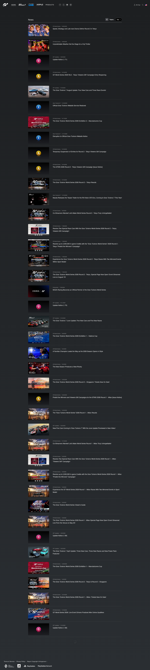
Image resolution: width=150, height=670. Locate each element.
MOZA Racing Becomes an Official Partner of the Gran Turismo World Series (79, 290)
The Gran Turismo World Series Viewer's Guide (69, 505)
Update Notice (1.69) (60, 535)
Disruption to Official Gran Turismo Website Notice (70, 136)
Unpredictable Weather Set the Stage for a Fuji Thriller (71, 44)
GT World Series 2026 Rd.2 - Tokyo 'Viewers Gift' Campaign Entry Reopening (79, 75)
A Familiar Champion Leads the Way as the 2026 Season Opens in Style (78, 351)
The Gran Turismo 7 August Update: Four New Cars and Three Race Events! (79, 90)
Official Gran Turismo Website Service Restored (69, 105)
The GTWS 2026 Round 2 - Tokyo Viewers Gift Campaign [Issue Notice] (78, 167)
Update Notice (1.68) (60, 628)
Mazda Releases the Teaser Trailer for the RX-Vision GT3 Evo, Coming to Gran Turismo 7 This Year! (87, 198)
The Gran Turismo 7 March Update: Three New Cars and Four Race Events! (79, 643)
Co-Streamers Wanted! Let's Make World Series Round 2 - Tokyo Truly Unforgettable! (82, 213)
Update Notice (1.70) (60, 305)
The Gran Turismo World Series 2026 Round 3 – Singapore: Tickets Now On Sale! (81, 382)
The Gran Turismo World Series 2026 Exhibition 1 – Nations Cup (75, 336)
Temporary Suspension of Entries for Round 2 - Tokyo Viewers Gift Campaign (79, 151)
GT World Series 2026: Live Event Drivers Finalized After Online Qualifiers (78, 612)
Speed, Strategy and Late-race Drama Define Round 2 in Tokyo (75, 28)
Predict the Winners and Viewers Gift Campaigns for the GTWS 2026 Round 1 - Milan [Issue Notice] (87, 397)
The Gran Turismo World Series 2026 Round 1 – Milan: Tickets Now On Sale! (79, 597)
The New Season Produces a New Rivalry (67, 366)
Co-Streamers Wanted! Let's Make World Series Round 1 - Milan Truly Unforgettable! (82, 443)
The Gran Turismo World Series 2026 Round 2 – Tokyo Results (74, 182)
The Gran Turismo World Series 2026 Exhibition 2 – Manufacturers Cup (77, 121)
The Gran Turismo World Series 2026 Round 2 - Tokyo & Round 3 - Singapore (80, 582)
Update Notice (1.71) (60, 59)
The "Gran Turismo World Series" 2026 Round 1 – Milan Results (75, 412)
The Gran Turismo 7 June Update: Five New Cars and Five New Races (77, 320)
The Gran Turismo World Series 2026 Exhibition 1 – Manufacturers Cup (77, 566)
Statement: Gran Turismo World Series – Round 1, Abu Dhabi (74, 658)
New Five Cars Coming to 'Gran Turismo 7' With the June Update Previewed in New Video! (84, 428)
